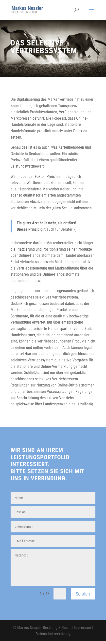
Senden (83, 594)
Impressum (82, 627)
